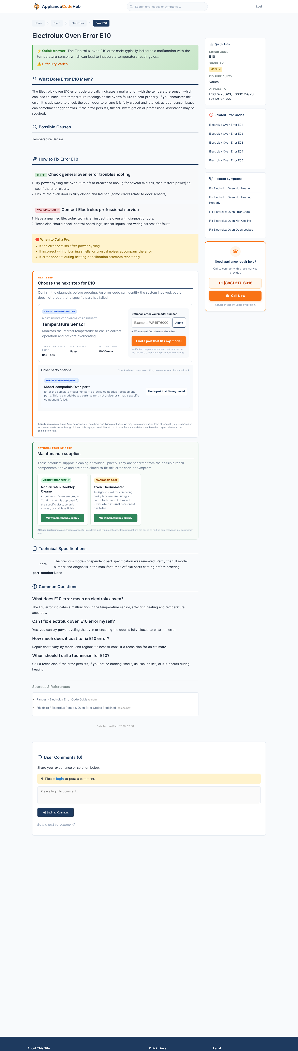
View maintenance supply (62, 517)
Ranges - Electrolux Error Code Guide (62, 699)
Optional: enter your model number (154, 314)
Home (38, 23)
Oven (57, 23)
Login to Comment (58, 812)
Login (259, 6)
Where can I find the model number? (155, 331)
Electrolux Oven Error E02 (226, 133)
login (60, 779)
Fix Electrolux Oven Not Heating (230, 188)
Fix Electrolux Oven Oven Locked (231, 229)
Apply (179, 322)
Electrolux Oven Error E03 (226, 142)
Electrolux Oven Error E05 (226, 160)
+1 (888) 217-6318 (235, 283)
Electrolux (78, 23)
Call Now (235, 296)
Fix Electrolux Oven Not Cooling (230, 220)
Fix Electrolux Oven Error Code (229, 211)
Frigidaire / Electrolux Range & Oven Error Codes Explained (76, 708)
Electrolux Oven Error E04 (226, 151)
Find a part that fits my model (159, 341)
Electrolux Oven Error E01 (226, 124)
